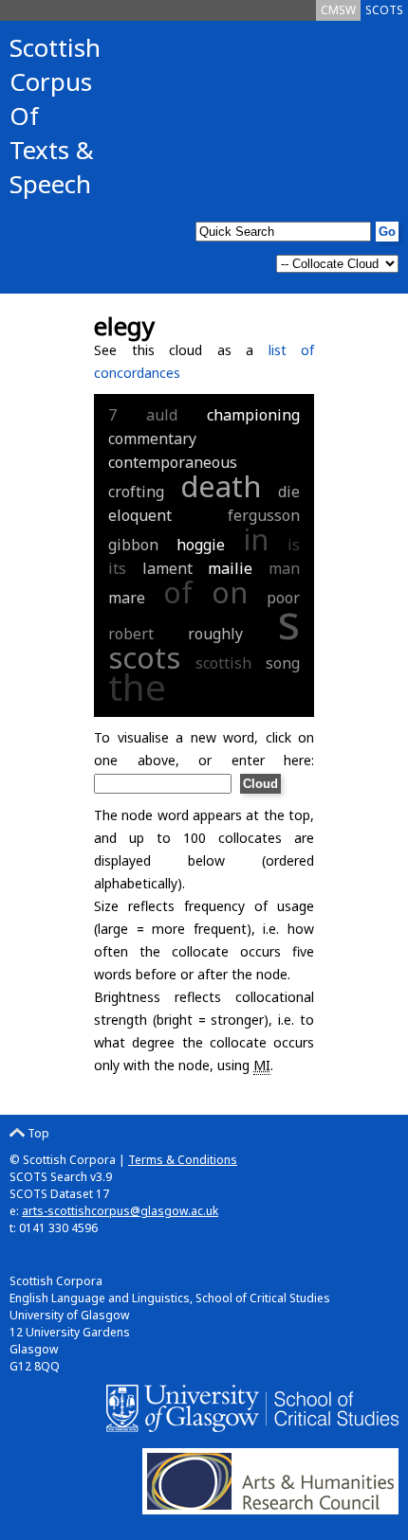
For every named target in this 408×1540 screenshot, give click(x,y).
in (256, 539)
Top (37, 1133)
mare (126, 597)
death (221, 486)
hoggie (200, 544)
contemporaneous (172, 462)
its (117, 568)
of (178, 592)
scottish (223, 663)
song (283, 663)
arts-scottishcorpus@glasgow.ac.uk (120, 1211)
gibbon (133, 544)
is (293, 544)
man (284, 568)
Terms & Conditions (182, 1160)
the (137, 686)
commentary (152, 438)
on (230, 592)
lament (167, 568)
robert (131, 633)
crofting (136, 491)
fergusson (264, 515)
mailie (230, 568)
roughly (215, 633)
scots (144, 657)
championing (253, 414)
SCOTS (384, 10)
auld (161, 414)
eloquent (140, 515)
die (289, 491)
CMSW (338, 10)
